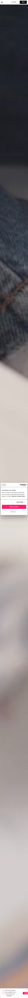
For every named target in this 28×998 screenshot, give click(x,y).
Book (23, 2)
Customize (13, 511)
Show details (20, 502)
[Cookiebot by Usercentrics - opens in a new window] (20, 485)
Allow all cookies (14, 506)
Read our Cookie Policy (18, 496)
